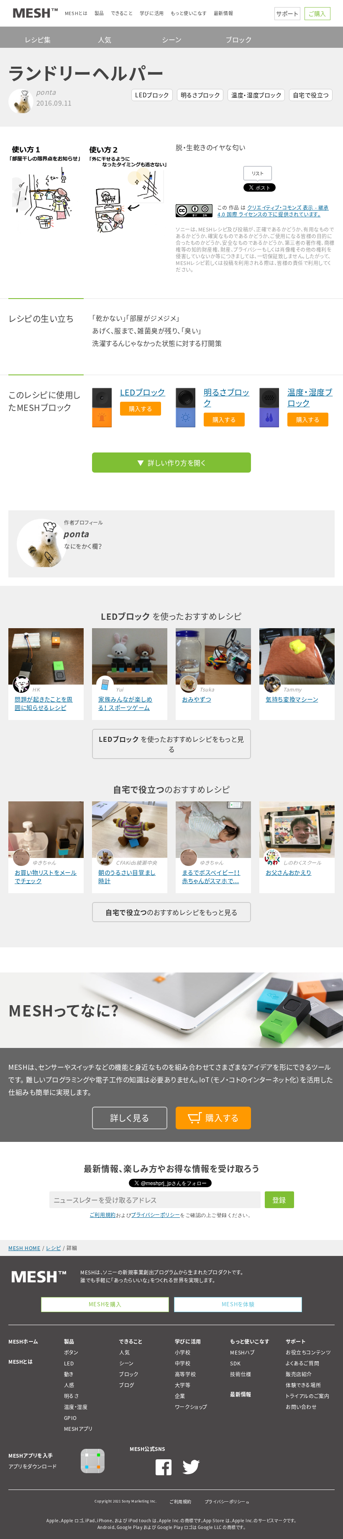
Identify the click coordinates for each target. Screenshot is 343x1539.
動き (69, 1374)
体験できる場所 (303, 1385)
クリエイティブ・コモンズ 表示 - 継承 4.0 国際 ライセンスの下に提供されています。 (273, 211)
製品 (69, 1341)
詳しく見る (129, 1118)
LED (69, 1363)
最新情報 (240, 1394)
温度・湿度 (76, 1407)
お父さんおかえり (289, 872)
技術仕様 (240, 1374)
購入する (141, 408)
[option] (87, 190)
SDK (235, 1363)
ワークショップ (191, 1407)
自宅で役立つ (311, 95)
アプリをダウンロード (32, 1466)
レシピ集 (38, 39)
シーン (171, 39)
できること (130, 1341)
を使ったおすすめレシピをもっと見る (171, 744)
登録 (279, 1200)
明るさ (71, 1396)
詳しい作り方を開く (177, 463)
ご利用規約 (103, 1215)
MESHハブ (242, 1352)
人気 (105, 39)
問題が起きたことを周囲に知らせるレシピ (44, 703)
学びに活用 (188, 1341)
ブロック (238, 39)
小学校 (183, 1352)
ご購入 (317, 13)
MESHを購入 (105, 1304)
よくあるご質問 (302, 1363)
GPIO (70, 1418)
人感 (69, 1385)
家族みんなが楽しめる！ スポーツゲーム (125, 703)
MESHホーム (23, 1341)
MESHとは (20, 1361)
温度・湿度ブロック (256, 95)
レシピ (53, 1248)
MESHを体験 (238, 1304)
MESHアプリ (78, 1428)
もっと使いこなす (249, 1341)
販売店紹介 (299, 1374)
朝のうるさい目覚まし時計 (127, 876)
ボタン (71, 1352)
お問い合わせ (301, 1407)
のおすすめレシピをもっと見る (171, 912)
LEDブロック (152, 95)
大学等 (183, 1385)
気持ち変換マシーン (292, 699)
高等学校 (185, 1374)
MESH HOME (24, 1248)
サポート (287, 13)
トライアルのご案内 (307, 1396)
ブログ (126, 1385)
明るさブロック (200, 95)
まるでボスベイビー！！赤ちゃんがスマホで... (211, 876)
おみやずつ (196, 699)
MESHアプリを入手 (30, 1455)
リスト (258, 173)
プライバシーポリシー (155, 1215)
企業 (180, 1396)
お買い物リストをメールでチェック (46, 876)
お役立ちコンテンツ (308, 1352)
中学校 (183, 1363)
